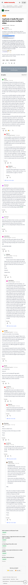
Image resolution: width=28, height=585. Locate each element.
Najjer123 (8, 133)
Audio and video (12, 60)
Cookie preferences (6, 581)
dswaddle (6, 330)
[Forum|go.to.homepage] (9, 2)
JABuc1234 (10, 404)
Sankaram (8, 254)
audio (3, 60)
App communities (9, 5)
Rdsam (5, 79)
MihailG (5, 365)
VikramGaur (6, 423)
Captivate (15, 5)
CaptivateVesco (7, 236)
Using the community (6, 579)
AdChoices (5, 583)
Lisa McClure (6, 27)
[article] (14, 105)
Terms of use (13, 579)
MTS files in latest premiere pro (8, 557)
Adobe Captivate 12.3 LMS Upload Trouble (10, 530)
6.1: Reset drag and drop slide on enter (9, 544)
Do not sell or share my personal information (17, 581)
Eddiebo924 (10, 166)
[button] (2, 2)
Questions (21, 5)
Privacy (17, 579)
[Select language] (20, 2)
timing (7, 60)
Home (4, 5)
